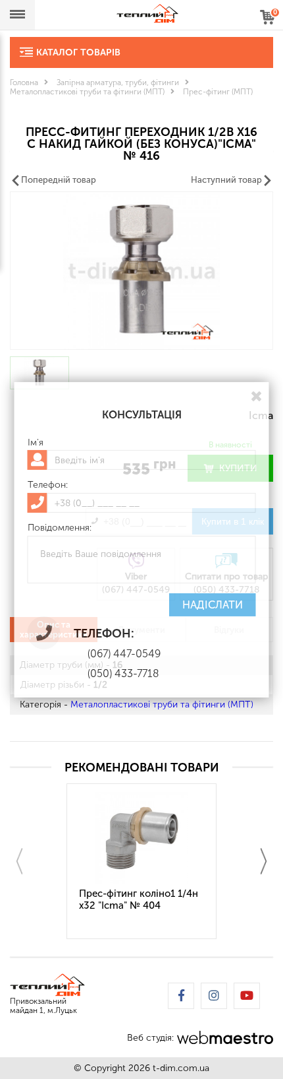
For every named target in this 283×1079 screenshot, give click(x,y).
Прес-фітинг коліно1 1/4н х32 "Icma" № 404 (138, 899)
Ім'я (35, 442)
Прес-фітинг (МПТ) (218, 91)
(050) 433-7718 (123, 673)
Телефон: (48, 485)
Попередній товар (58, 180)
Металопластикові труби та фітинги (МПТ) (87, 91)
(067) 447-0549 (124, 653)
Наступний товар (226, 180)
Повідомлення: (59, 528)
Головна (24, 82)
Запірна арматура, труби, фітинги (118, 82)
